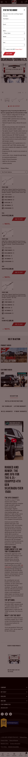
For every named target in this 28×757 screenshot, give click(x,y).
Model (5, 36)
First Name (6, 18)
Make (4, 30)
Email (4, 24)
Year (4, 42)
